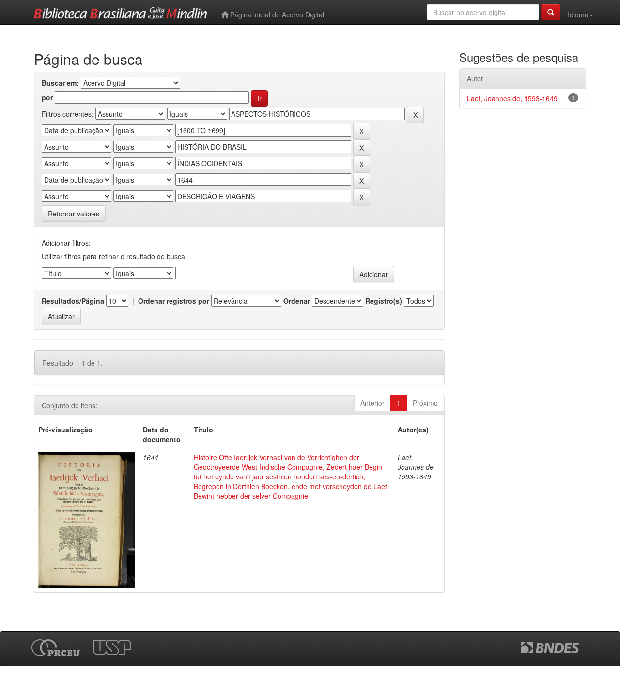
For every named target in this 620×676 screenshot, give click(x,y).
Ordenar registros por (173, 301)
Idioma (578, 14)
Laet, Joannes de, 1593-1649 (512, 98)
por (47, 97)
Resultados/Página (73, 301)
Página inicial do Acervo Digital (276, 14)
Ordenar (296, 301)
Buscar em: (60, 83)
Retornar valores (73, 213)
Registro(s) (383, 301)
